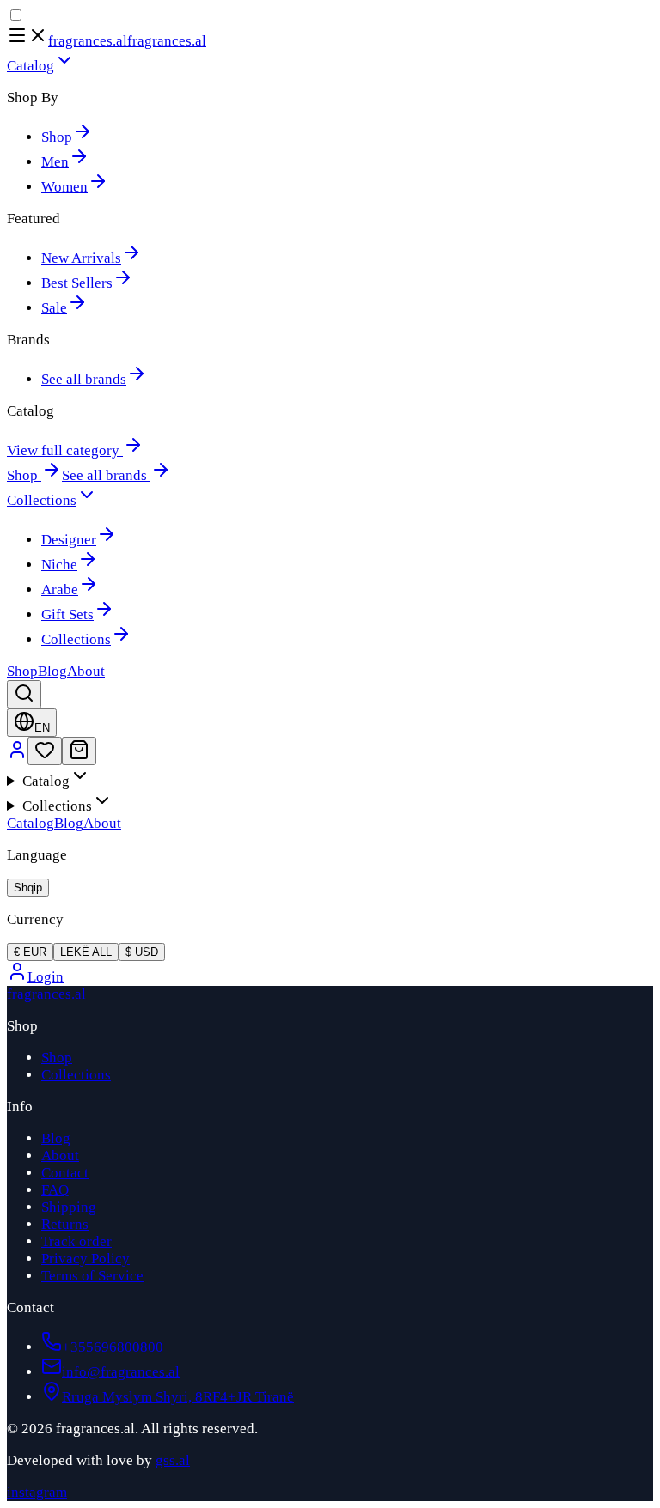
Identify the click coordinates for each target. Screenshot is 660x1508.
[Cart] (79, 751)
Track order (76, 1241)
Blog (68, 823)
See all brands (104, 475)
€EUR (30, 952)
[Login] (17, 755)
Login (46, 977)
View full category (63, 450)
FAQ (55, 1190)
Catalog (30, 823)
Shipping (68, 1207)
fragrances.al (87, 41)
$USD (141, 952)
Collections (76, 1075)
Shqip (28, 887)
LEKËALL (86, 952)
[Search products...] (24, 694)
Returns (65, 1224)
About (102, 823)
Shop (22, 475)
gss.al (173, 1460)
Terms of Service (92, 1276)
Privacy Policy (85, 1258)
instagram (37, 1492)
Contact (65, 1172)
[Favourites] (45, 751)
